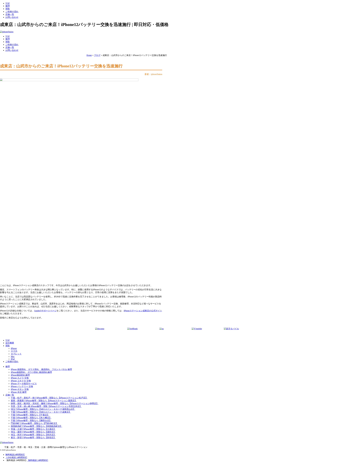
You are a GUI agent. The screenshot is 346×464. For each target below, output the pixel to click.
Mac (13, 356)
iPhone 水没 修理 (18, 392)
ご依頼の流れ (11, 11)
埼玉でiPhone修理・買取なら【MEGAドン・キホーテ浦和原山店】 (43, 409)
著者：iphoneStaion (153, 74)
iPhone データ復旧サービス (24, 383)
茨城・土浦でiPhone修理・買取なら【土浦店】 (33, 429)
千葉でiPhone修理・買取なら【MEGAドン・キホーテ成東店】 (41, 412)
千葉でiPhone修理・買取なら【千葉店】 (30, 415)
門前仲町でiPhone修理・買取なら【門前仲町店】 (34, 423)
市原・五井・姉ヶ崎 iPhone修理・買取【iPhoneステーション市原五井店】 (46, 406)
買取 (7, 9)
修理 (7, 6)
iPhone (14, 348)
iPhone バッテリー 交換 (22, 386)
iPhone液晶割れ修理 (20, 375)
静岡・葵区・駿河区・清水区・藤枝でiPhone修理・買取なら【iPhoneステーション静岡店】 (54, 403)
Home (89, 55)
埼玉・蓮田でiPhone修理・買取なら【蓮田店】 (33, 432)
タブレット (16, 354)
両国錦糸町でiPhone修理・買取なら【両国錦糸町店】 (36, 426)
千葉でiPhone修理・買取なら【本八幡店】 (31, 418)
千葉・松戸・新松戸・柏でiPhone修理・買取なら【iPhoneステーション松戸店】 (49, 398)
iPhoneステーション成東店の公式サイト (143, 311)
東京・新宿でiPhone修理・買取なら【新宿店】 (33, 437)
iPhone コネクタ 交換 (21, 381)
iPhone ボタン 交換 (20, 389)
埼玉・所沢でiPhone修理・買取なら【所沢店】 (33, 435)
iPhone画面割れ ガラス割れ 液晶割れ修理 (31, 372)
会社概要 (9, 343)
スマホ (14, 351)
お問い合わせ (11, 17)
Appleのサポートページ (45, 311)
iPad (13, 359)
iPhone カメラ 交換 (20, 378)
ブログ (97, 55)
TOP (7, 3)
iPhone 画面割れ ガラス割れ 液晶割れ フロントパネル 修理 (41, 369)
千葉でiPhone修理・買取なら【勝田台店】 (31, 420)
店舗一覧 (9, 14)
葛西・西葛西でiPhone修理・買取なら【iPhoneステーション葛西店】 (44, 400)
